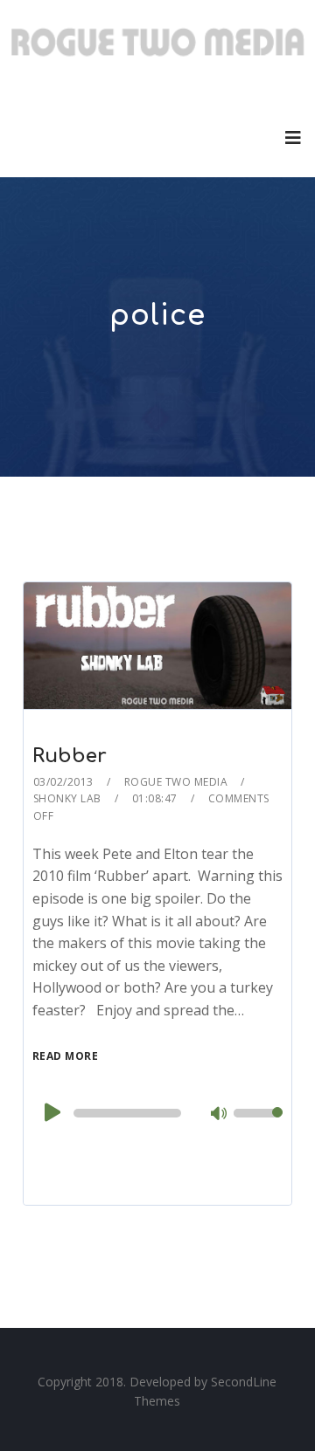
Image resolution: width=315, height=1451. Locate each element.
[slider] (258, 1124)
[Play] (50, 1112)
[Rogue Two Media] (157, 48)
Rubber (69, 756)
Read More (65, 1056)
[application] (157, 1113)
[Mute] (219, 1115)
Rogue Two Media (176, 781)
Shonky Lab (67, 798)
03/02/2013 (63, 781)
